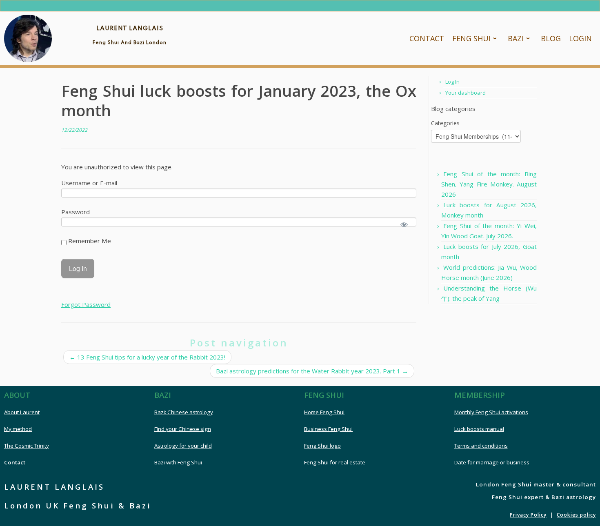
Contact (14, 462)
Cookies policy (576, 514)
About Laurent (22, 412)
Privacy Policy (528, 514)
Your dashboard (465, 92)
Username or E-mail (89, 183)
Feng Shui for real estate (334, 462)
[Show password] (404, 224)
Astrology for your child (183, 445)
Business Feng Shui (328, 429)
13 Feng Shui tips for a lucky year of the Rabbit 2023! (147, 357)
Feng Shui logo (322, 445)
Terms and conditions (481, 445)
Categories (445, 123)
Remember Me (89, 241)
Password (75, 212)
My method (18, 429)
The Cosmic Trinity (26, 445)
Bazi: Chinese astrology (183, 412)
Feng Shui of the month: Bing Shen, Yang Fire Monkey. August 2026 (489, 184)
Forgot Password (86, 304)
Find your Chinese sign (182, 429)
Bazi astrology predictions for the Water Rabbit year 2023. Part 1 (312, 371)
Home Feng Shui (324, 412)
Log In (452, 81)
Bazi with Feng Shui (178, 462)
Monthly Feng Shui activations (491, 412)
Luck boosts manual (479, 429)
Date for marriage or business (491, 462)
